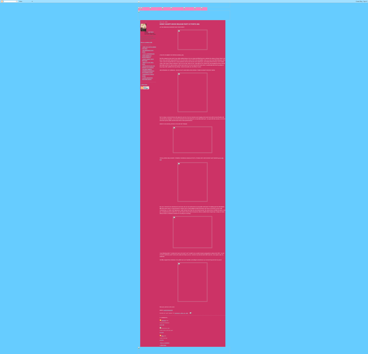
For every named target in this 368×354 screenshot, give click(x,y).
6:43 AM (162, 332)
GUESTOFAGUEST (168, 310)
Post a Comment (165, 342)
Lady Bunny (151, 31)
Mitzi (162, 335)
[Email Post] (190, 313)
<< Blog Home (163, 345)
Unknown (163, 320)
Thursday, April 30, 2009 (181, 313)
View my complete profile (146, 42)
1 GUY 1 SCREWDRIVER (148, 53)
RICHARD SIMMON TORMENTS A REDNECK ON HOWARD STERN (148, 71)
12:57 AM (162, 324)
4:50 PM (162, 340)
